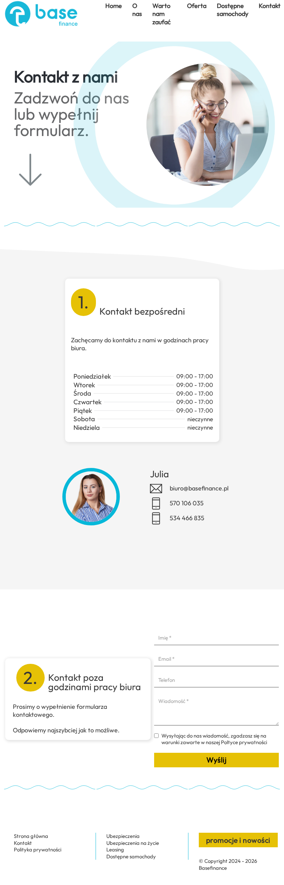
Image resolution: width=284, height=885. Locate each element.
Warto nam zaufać (161, 14)
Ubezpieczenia (123, 836)
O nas (137, 10)
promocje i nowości (238, 840)
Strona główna (31, 836)
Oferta (196, 6)
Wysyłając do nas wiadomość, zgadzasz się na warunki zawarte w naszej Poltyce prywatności (214, 739)
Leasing (115, 849)
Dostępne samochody (232, 10)
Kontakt (270, 6)
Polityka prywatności (37, 849)
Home (113, 6)
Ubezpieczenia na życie (132, 843)
